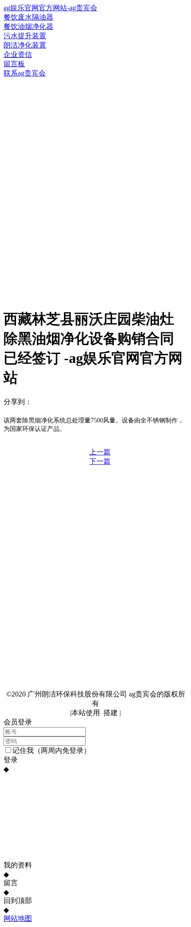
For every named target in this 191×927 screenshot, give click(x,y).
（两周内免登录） (62, 750)
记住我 (23, 750)
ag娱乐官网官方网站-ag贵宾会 (50, 8)
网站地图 (18, 918)
